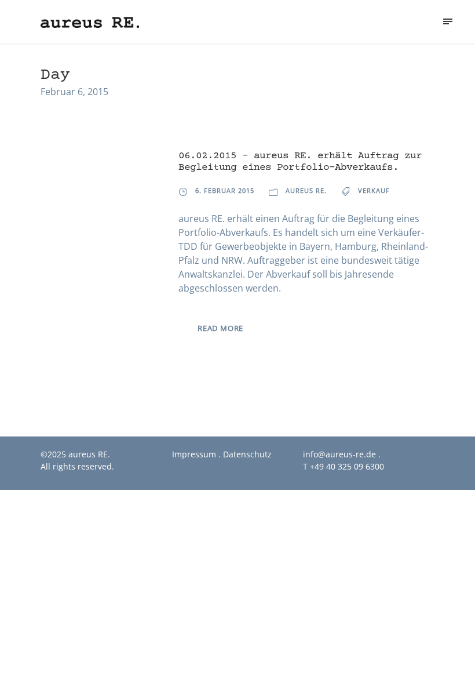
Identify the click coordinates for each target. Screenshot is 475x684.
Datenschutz (247, 454)
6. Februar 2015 (224, 190)
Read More (220, 328)
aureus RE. (306, 190)
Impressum (194, 454)
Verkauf (374, 190)
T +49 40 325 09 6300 (343, 466)
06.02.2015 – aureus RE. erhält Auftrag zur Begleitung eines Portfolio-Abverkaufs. (300, 161)
